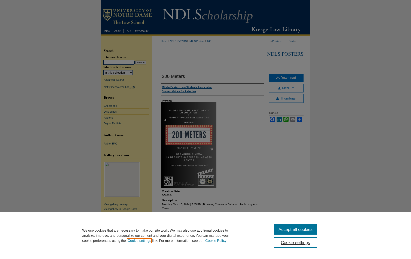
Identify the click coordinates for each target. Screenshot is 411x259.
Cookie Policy (215, 241)
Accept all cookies (295, 229)
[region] (205, 235)
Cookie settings (139, 241)
